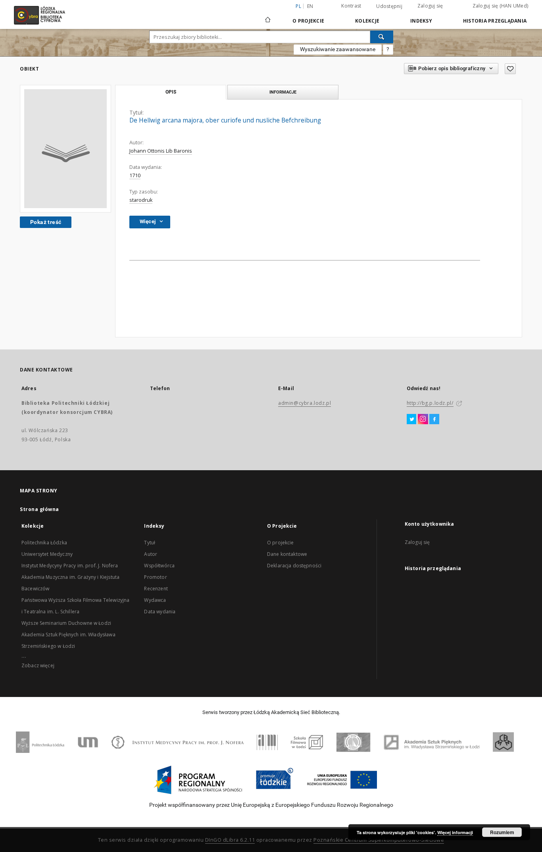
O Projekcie (308, 20)
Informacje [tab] (282, 92)
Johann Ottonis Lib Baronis (160, 150)
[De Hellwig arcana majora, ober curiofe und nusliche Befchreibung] (65, 148)
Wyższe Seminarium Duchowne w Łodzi (66, 623)
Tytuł (149, 542)
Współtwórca (159, 565)
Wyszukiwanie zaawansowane (337, 49)
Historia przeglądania (495, 20)
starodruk (140, 200)
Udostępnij (389, 6)
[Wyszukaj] (381, 37)
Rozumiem (502, 832)
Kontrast (351, 5)
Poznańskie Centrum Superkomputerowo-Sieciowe (378, 840)
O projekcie (280, 542)
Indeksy (421, 20)
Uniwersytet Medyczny (47, 554)
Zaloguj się (430, 5)
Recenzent (155, 588)
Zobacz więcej (37, 665)
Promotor (155, 577)
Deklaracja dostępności (294, 565)
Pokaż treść (45, 222)
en (310, 6)
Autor (150, 554)
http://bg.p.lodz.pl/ (430, 403)
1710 (134, 175)
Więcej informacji (455, 832)
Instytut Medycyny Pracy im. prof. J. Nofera (69, 565)
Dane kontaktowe (287, 554)
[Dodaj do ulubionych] (510, 68)
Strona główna (39, 509)
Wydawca (155, 600)
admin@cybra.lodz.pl (304, 403)
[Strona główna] (268, 16)
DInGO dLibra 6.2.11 (230, 840)
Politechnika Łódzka (44, 542)
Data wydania (159, 611)
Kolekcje (367, 20)
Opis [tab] (170, 92)
